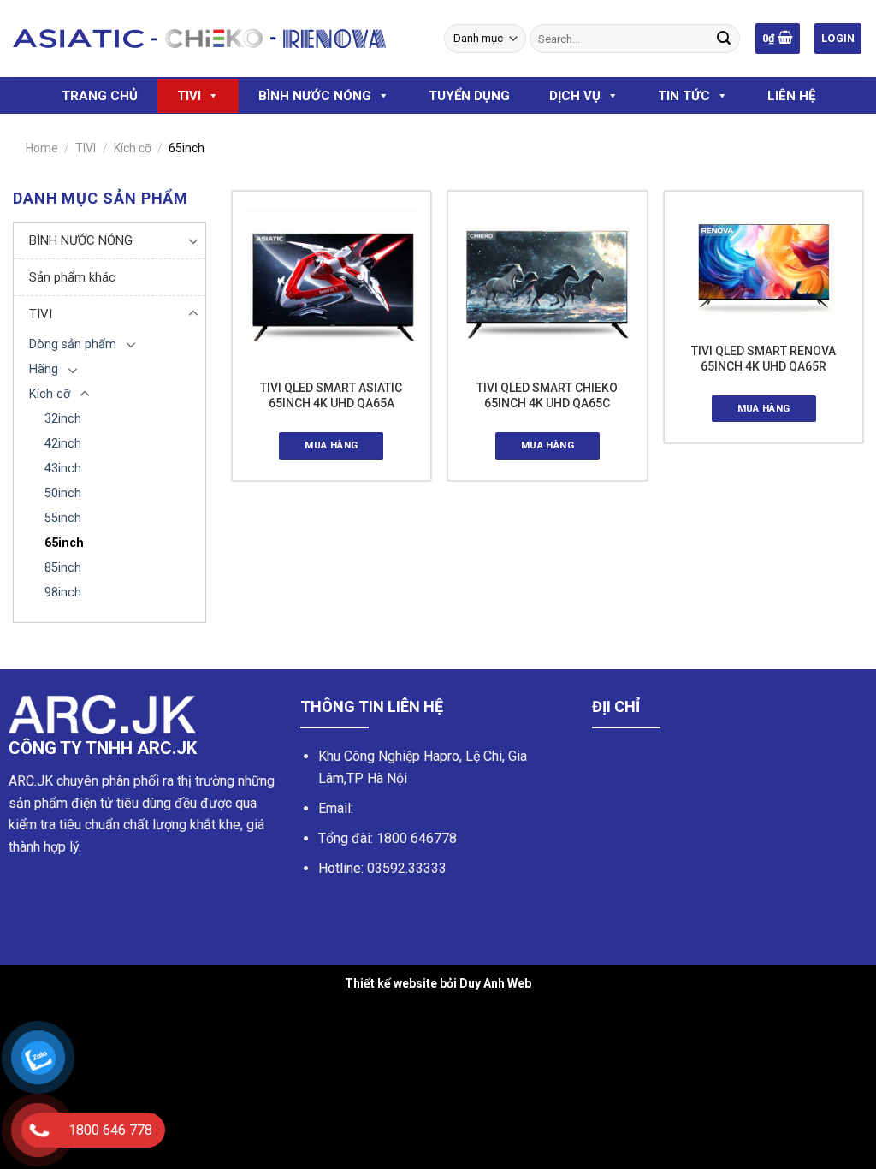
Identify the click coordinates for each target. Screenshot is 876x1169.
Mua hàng (331, 445)
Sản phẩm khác (72, 277)
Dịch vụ (575, 96)
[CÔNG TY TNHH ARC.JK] (199, 38)
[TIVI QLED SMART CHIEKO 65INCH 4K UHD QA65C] (547, 282)
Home (42, 148)
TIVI (189, 96)
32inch (62, 419)
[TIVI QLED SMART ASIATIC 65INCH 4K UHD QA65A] (331, 282)
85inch (62, 568)
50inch (62, 493)
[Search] (723, 38)
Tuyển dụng (469, 96)
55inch (62, 518)
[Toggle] (193, 240)
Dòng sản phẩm (72, 344)
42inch (62, 443)
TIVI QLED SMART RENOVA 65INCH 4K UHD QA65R (763, 358)
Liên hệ (791, 96)
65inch (64, 543)
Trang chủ (100, 96)
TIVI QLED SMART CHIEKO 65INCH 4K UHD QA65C (547, 395)
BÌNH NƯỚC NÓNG (314, 96)
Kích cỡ (132, 148)
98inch (62, 592)
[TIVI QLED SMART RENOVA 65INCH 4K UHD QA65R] (763, 263)
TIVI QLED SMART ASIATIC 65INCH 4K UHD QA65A (331, 395)
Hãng (43, 369)
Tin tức (684, 96)
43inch (62, 468)
